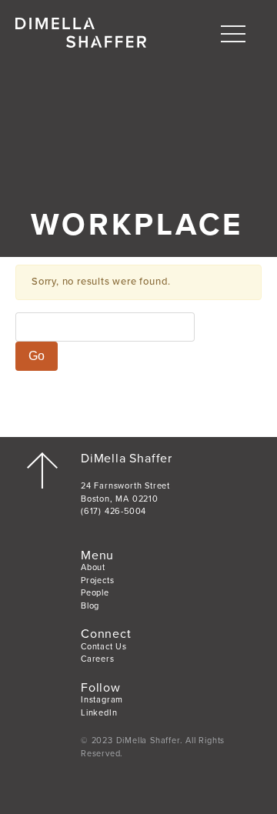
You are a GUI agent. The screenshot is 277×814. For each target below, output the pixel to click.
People (95, 593)
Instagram (102, 700)
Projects (97, 580)
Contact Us (104, 647)
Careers (98, 659)
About (93, 567)
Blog (90, 606)
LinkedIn (99, 713)
